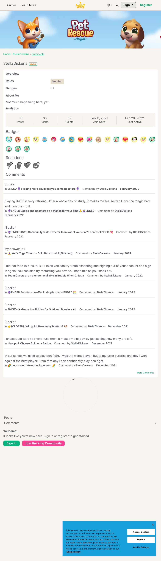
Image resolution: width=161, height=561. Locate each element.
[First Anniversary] (9, 139)
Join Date (99, 121)
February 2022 (129, 188)
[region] (109, 538)
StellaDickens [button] (108, 188)
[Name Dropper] (9, 149)
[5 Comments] (152, 139)
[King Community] (80, 5)
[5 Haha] (18, 139)
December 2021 (118, 326)
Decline (141, 539)
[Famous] (27, 139)
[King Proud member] (72, 139)
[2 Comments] (18, 149)
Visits (44, 121)
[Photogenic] (134, 139)
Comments (80, 423)
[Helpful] (89, 139)
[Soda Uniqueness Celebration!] (45, 139)
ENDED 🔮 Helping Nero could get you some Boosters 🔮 (43, 188)
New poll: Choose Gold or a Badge (29, 343)
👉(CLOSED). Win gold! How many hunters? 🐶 (37, 326)
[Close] (153, 525)
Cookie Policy (73, 551)
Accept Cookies (141, 532)
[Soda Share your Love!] (63, 139)
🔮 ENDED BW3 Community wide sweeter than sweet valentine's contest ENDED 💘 (60, 232)
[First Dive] (27, 149)
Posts (20, 121)
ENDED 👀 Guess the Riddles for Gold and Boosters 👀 (42, 309)
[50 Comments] (36, 139)
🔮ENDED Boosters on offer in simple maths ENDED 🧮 (42, 292)
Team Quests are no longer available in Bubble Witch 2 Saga (46, 275)
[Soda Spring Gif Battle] (54, 139)
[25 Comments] (107, 139)
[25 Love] (80, 139)
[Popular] (116, 139)
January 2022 (122, 253)
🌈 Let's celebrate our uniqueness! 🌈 (32, 365)
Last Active (135, 121)
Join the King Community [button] (43, 443)
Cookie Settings (141, 547)
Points (69, 121)
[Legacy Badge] (98, 139)
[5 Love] (125, 139)
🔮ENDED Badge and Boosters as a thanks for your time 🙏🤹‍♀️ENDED (51, 210)
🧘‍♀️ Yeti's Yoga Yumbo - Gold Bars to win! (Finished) (40, 253)
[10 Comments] (143, 139)
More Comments (145, 372)
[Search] (117, 5)
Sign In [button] (12, 443)
